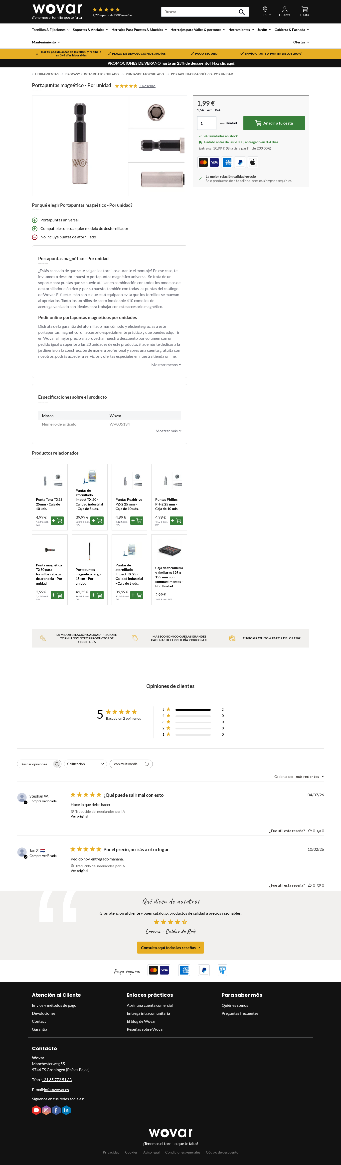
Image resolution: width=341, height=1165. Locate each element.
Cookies (131, 1152)
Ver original (79, 816)
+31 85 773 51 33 (57, 1079)
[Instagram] (47, 1110)
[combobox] (85, 764)
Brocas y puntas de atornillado (92, 74)
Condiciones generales (182, 1152)
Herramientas (46, 74)
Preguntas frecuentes (240, 1013)
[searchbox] (34, 764)
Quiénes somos (235, 1005)
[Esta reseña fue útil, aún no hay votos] (310, 830)
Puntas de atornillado (145, 74)
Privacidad (111, 1152)
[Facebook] (57, 1110)
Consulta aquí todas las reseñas (168, 947)
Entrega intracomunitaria (148, 1013)
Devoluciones (43, 1013)
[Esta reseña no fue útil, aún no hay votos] (319, 830)
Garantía (39, 1029)
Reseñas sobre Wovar (145, 1029)
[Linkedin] (67, 1110)
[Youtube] (37, 1110)
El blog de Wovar (141, 1021)
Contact (39, 1021)
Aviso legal (151, 1152)
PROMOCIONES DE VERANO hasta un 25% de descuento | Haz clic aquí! (172, 63)
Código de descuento (222, 1152)
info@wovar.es (56, 1089)
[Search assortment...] (242, 12)
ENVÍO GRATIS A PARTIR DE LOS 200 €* (273, 53)
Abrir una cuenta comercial (150, 1005)
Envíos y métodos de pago (54, 1005)
